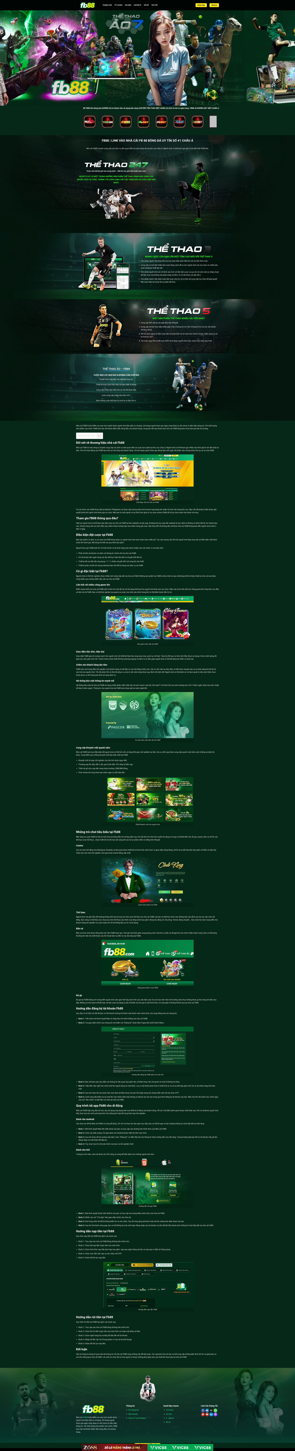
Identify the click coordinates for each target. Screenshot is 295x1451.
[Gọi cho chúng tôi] (215, 1410)
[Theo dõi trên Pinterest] (203, 1414)
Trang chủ (107, 5)
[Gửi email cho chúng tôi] (211, 1410)
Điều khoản (133, 1414)
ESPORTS (137, 5)
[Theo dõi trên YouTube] (207, 1414)
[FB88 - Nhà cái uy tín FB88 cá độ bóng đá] (87, 5)
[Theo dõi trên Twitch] (215, 1414)
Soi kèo (169, 1414)
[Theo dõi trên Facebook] (203, 1410)
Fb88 (85, 1417)
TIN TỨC (154, 5)
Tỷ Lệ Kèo (118, 5)
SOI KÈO (128, 5)
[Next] (286, 57)
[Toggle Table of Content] (98, 436)
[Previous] (9, 57)
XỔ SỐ (146, 5)
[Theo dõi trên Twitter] (207, 1410)
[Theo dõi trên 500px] (211, 1414)
